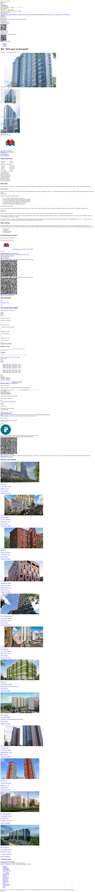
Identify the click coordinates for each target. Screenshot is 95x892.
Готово (2, 403)
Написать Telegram (5, 154)
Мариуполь (36, 14)
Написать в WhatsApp (5, 41)
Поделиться (17, 357)
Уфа (69, 14)
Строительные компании (21, 864)
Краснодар (31, 14)
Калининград (20, 14)
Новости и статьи (7, 870)
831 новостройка (4, 6)
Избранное (3, 15)
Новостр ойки (6, 868)
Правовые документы (10, 864)
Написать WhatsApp (5, 155)
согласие (14, 354)
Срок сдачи (3, 11)
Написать (3, 153)
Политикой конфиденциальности (42, 414)
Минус (8, 379)
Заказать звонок (4, 32)
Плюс (3, 379)
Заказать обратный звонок (6, 413)
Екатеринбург (9, 14)
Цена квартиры (4, 8)
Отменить (20, 382)
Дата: (2, 391)
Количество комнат (5, 7)
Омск (46, 14)
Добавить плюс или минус (6, 343)
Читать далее (3, 193)
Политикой (71, 889)
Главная (5, 866)
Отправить (3, 352)
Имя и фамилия (4, 389)
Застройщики (6, 869)
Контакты (3, 864)
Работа (29, 864)
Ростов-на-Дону (51, 14)
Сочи (63, 14)
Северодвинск (58, 14)
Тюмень (66, 14)
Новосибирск (42, 14)
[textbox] (5, 1)
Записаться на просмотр (6, 393)
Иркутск (15, 14)
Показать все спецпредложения (7, 295)
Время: (2, 392)
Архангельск (3, 14)
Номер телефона (23, 389)
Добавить (15, 382)
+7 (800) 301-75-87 (5, 23)
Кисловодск (25, 14)
